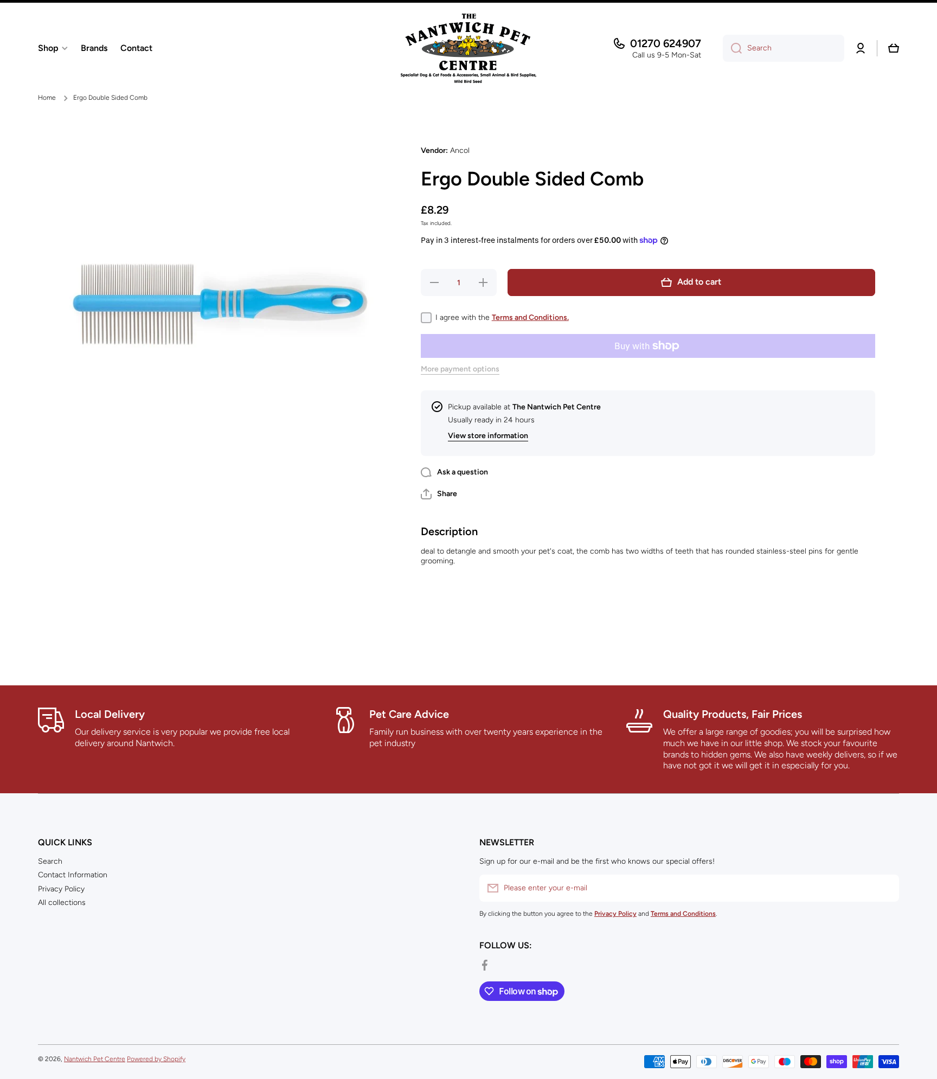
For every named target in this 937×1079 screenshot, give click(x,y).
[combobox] (783, 48)
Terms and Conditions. (530, 317)
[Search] (732, 48)
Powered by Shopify (156, 1059)
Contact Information (72, 874)
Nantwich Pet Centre (94, 1059)
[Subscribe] (885, 888)
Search (50, 861)
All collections (62, 902)
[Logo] (468, 48)
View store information (488, 435)
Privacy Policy (61, 889)
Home (47, 97)
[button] (893, 48)
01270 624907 (665, 43)
